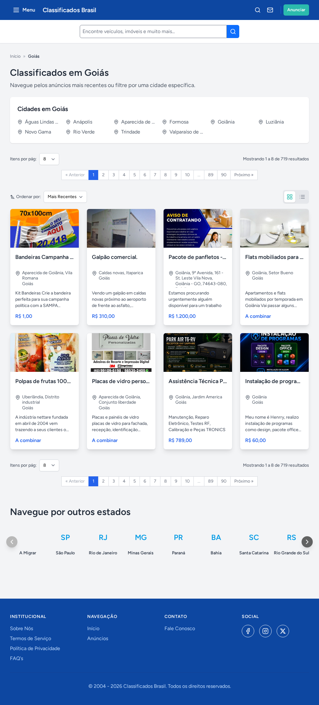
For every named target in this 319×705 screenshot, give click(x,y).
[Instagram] (265, 631)
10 (187, 174)
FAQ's (16, 658)
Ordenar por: (28, 196)
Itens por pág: (23, 159)
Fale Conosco (179, 628)
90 (223, 174)
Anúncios (97, 638)
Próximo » (244, 174)
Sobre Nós (21, 628)
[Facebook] (248, 631)
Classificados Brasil (69, 10)
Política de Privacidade (35, 648)
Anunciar (296, 9)
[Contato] (270, 10)
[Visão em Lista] (302, 196)
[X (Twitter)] (283, 631)
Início (15, 56)
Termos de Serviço (30, 638)
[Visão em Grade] (289, 196)
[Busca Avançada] (257, 10)
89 (210, 174)
